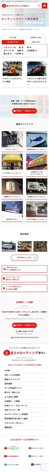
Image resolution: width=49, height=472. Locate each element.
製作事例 (8, 383)
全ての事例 (13, 38)
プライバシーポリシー (14, 423)
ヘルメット (8, 47)
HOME (7, 370)
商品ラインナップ (12, 379)
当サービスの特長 (12, 375)
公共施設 (31, 50)
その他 (18, 53)
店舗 (19, 50)
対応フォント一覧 (12, 410)
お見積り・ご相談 (12, 401)
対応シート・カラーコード (16, 405)
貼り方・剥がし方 (12, 392)
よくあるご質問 (11, 397)
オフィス (7, 50)
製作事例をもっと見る (24, 258)
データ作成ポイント (13, 388)
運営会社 (8, 427)
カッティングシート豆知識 (16, 414)
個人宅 (6, 53)
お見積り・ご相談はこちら (26, 111)
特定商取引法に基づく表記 (16, 418)
